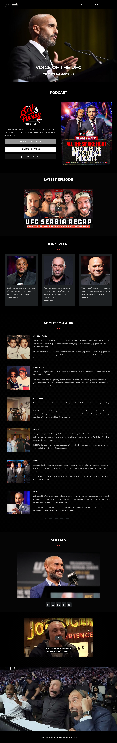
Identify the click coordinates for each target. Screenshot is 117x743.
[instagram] (58, 604)
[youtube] (69, 604)
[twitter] (53, 604)
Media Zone (73, 737)
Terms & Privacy (60, 737)
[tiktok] (64, 604)
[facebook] (48, 604)
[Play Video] (58, 209)
